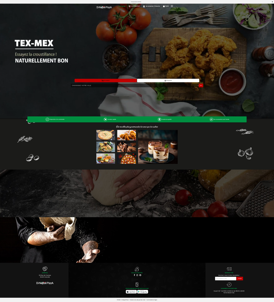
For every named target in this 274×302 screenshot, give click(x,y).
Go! (201, 85)
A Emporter (169, 80)
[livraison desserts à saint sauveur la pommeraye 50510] (158, 147)
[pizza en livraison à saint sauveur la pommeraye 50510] (104, 5)
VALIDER (240, 278)
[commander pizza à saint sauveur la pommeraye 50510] (45, 283)
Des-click (143, 300)
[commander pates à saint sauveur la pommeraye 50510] (211, 119)
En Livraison (107, 80)
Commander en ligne (151, 300)
